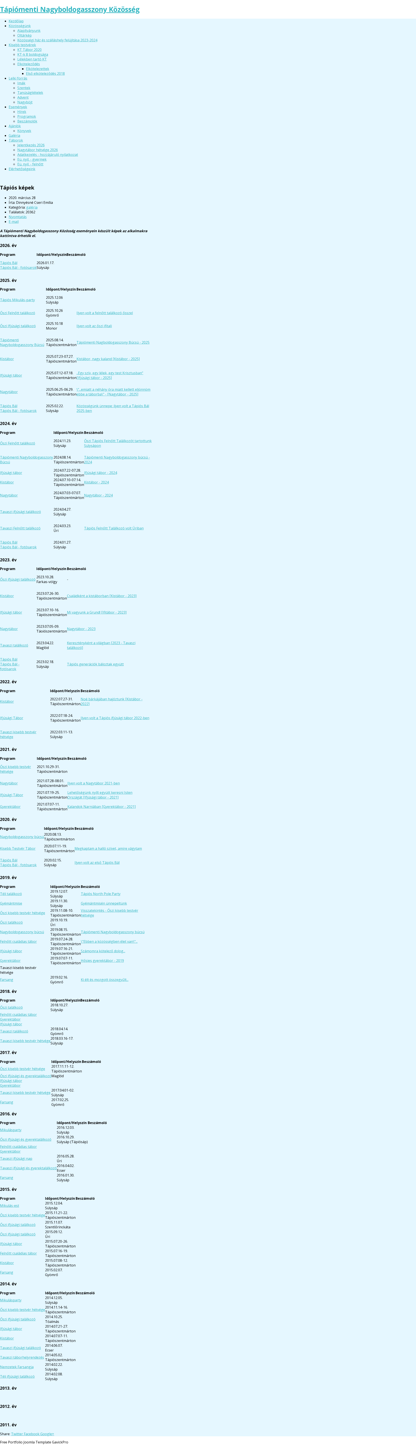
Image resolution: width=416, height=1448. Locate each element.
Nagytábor (9, 391)
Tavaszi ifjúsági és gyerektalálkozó (28, 1168)
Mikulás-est (9, 1205)
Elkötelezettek (37, 68)
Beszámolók (27, 121)
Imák (21, 83)
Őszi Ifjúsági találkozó (18, 326)
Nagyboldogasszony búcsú (22, 836)
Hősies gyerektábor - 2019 (102, 960)
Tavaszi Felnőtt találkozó (20, 528)
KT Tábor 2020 (29, 49)
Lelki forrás (18, 78)
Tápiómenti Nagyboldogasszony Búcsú (22, 342)
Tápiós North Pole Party (100, 893)
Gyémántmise (11, 903)
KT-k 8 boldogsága (32, 54)
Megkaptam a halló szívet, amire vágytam (108, 848)
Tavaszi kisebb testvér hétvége (25, 1040)
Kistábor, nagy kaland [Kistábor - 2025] (108, 358)
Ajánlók (15, 126)
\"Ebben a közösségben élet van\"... (109, 941)
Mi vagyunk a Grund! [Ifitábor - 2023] (97, 612)
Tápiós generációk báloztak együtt (95, 664)
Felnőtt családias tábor (18, 941)
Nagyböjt (24, 102)
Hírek (21, 111)
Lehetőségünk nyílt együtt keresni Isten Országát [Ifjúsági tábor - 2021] (99, 795)
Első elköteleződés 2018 (45, 73)
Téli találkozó (11, 893)
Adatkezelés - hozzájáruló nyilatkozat (47, 154)
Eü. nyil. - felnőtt (30, 164)
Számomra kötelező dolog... (103, 951)
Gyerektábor (10, 806)
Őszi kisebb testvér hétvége (22, 912)
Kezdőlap (16, 21)
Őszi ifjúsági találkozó (18, 579)
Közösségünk (20, 25)
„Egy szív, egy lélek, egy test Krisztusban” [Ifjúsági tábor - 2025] (109, 375)
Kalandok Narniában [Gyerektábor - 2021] (101, 806)
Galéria (14, 135)
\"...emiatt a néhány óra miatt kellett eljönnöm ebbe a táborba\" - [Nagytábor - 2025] (113, 392)
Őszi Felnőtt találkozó (17, 313)
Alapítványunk (29, 30)
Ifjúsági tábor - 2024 (100, 472)
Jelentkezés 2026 (31, 145)
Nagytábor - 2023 (81, 628)
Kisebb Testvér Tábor (18, 848)
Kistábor (7, 358)
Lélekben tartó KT (32, 59)
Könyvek (24, 130)
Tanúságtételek (30, 92)
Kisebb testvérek (22, 44)
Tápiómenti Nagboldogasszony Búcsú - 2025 (113, 342)
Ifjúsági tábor (11, 375)
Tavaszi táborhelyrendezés (22, 1357)
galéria (31, 207)
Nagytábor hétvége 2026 (37, 149)
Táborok (16, 140)
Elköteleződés (28, 64)
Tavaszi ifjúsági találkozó (20, 511)
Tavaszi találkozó (14, 645)
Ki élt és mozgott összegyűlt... (104, 979)
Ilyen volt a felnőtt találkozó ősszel (104, 313)
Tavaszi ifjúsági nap (16, 1158)
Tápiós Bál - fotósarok (18, 267)
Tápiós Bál (8, 262)
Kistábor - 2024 (96, 482)
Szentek (23, 87)
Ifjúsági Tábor (11, 718)
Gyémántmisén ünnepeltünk (104, 903)
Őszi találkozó (11, 922)
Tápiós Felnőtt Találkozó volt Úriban (114, 528)
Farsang (6, 979)
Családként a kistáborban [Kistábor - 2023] (101, 595)
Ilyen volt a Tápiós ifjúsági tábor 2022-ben (115, 718)
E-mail (14, 221)
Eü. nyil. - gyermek (32, 159)
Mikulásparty (10, 1130)
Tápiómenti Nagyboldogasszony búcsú (113, 932)
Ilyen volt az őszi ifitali (94, 326)
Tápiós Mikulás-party (17, 299)
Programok (26, 116)
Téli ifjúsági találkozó (17, 1376)
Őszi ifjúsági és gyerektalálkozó (25, 1076)
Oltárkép (24, 35)
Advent (23, 97)
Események (18, 107)
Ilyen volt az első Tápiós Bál (97, 862)
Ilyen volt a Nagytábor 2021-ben (93, 783)
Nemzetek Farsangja (17, 1367)
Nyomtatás (18, 216)
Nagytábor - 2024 (98, 495)
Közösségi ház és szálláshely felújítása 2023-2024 (57, 40)
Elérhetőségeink (22, 169)
